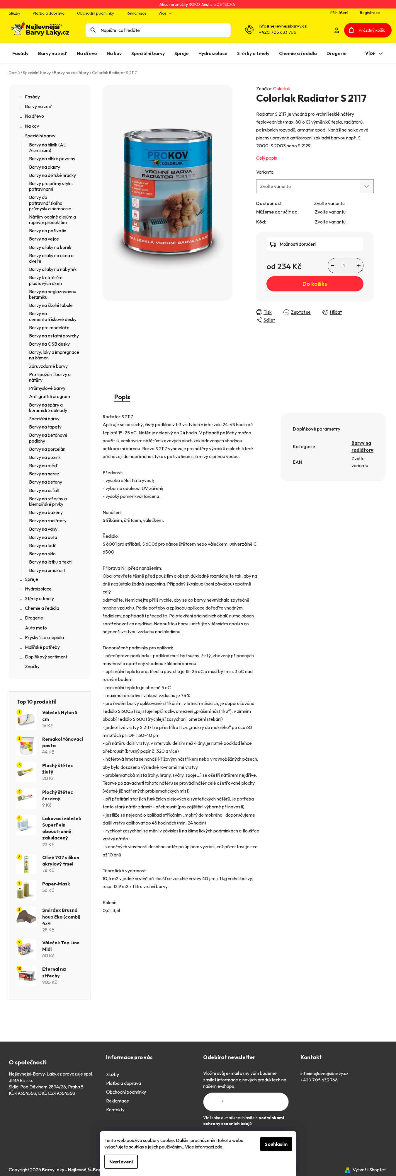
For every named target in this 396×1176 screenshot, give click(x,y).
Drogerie (34, 618)
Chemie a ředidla (42, 608)
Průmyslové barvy (47, 388)
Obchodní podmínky (95, 13)
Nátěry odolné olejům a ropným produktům (52, 219)
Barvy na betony (45, 482)
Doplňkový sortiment (46, 657)
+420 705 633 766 (277, 32)
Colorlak (281, 88)
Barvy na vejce (44, 239)
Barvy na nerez (44, 474)
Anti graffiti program (49, 396)
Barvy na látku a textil (50, 562)
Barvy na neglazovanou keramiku (52, 294)
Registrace (370, 12)
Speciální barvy (40, 136)
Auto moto (36, 628)
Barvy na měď (43, 465)
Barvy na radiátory (48, 520)
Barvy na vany (43, 529)
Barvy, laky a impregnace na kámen (54, 355)
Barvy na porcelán (47, 449)
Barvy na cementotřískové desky (53, 316)
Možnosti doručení (298, 244)
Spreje (31, 579)
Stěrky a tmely (39, 598)
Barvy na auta (43, 537)
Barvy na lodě (43, 545)
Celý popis (266, 158)
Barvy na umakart (47, 570)
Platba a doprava (48, 13)
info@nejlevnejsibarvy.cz (283, 26)
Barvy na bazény (46, 512)
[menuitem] (21, 53)
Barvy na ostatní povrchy (54, 336)
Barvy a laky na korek (50, 247)
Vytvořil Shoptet (369, 1169)
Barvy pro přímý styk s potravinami (51, 186)
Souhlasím (276, 1144)
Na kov (32, 126)
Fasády (32, 97)
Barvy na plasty (44, 167)
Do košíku (314, 283)
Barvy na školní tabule (51, 305)
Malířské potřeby (42, 647)
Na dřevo (34, 116)
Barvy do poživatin (47, 230)
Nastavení (121, 1162)
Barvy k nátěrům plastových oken (45, 280)
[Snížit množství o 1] (332, 265)
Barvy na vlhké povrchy (52, 158)
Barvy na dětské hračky (52, 175)
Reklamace (137, 13)
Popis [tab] (122, 397)
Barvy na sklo (42, 554)
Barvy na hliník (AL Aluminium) (47, 147)
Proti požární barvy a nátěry (50, 377)
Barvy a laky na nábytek (53, 269)
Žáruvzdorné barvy (48, 366)
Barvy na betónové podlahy (48, 437)
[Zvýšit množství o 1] (358, 265)
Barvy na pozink (45, 457)
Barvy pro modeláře (49, 327)
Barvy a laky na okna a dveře (51, 258)
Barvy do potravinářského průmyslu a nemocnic (50, 202)
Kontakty (115, 1109)
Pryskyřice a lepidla (44, 637)
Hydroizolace (38, 589)
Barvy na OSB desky (49, 344)
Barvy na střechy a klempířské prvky (48, 501)
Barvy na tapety (45, 427)
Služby (14, 13)
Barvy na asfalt (44, 490)
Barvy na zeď (38, 106)
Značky (32, 666)
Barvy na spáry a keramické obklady (48, 407)
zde (218, 1147)
